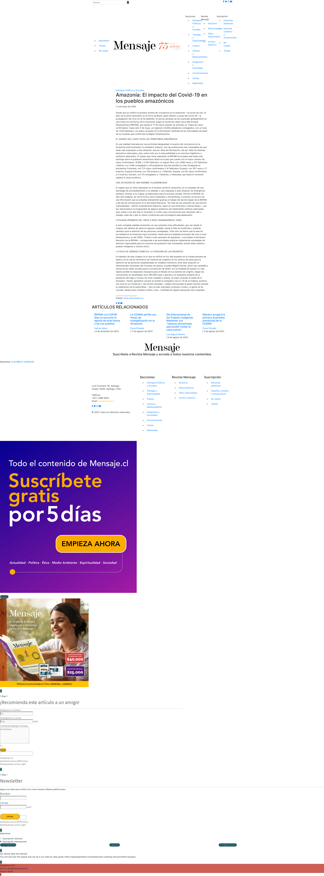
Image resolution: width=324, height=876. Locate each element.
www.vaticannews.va (133, 298)
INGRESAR (29, 362)
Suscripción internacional (15, 841)
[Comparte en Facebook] (116, 303)
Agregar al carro (8, 845)
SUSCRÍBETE (17, 362)
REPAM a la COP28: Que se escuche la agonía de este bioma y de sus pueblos (107, 319)
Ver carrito (114, 845)
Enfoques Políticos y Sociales (130, 90)
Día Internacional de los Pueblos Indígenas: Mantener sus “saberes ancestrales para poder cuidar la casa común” (180, 322)
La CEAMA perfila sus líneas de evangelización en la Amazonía (143, 319)
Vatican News (100, 328)
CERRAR (4, 596)
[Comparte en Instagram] (121, 303)
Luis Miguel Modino (175, 334)
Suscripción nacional (12, 838)
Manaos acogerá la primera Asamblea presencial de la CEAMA (213, 319)
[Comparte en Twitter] (119, 303)
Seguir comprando (228, 845)
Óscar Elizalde (137, 328)
